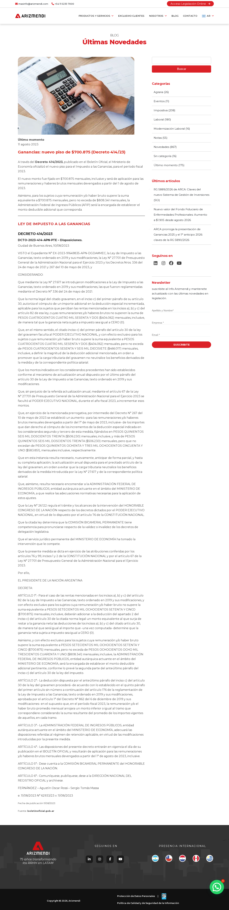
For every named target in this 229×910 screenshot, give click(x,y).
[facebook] (171, 263)
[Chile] (168, 859)
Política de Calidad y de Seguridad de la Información (148, 903)
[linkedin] (155, 263)
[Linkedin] (89, 859)
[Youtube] (120, 859)
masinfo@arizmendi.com (33, 4)
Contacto (190, 15)
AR (209, 15)
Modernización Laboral (169, 128)
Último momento (31, 139)
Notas (158, 137)
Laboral (159, 119)
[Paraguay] (182, 859)
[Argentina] (155, 859)
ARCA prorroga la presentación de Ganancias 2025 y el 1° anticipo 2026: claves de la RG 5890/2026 (178, 234)
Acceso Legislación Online (189, 3)
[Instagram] (99, 859)
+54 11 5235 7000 (64, 4)
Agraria (158, 92)
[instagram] (163, 263)
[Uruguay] (209, 859)
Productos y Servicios (95, 15)
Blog (174, 15)
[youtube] (179, 263)
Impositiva (161, 110)
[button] (217, 887)
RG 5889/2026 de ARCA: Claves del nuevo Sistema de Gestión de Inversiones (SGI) (181, 195)
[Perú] (196, 859)
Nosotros (157, 15)
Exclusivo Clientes (131, 15)
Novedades (161, 147)
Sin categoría (162, 156)
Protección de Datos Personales (136, 896)
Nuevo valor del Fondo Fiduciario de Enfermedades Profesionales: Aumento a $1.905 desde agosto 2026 (180, 215)
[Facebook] (110, 859)
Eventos (159, 101)
